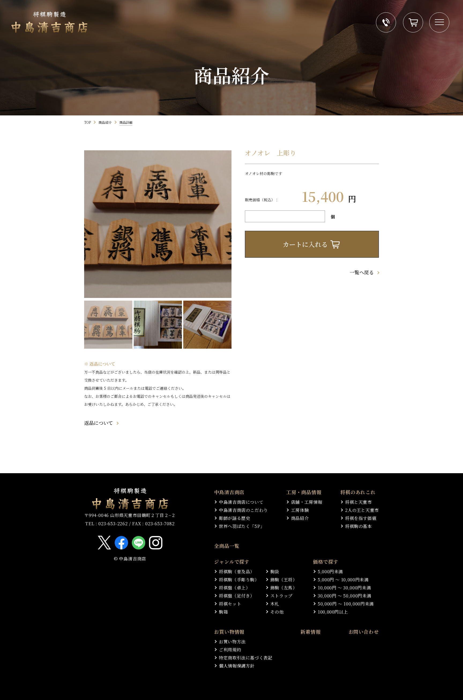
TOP (87, 122)
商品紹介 (105, 122)
